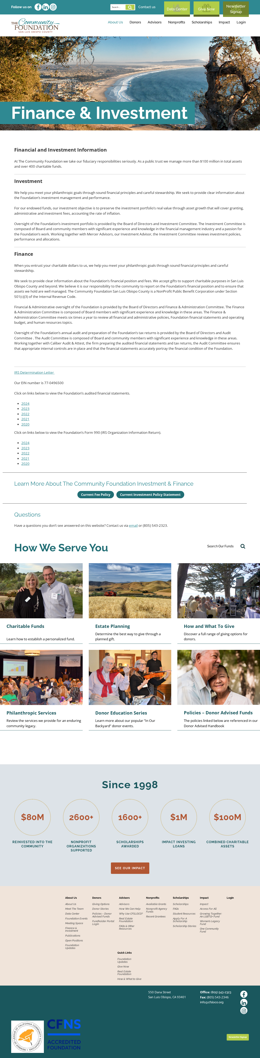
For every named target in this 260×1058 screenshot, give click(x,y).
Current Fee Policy (95, 494)
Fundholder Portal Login (103, 922)
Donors (135, 22)
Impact (224, 22)
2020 (25, 424)
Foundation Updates (72, 946)
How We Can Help (130, 908)
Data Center (177, 9)
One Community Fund (209, 930)
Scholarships (202, 22)
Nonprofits (176, 22)
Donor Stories (100, 908)
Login (241, 22)
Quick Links (124, 952)
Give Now (206, 9)
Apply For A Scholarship (180, 920)
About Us (115, 22)
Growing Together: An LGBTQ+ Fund (211, 915)
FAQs (176, 908)
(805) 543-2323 (221, 992)
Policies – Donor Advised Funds (102, 915)
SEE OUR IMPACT (130, 868)
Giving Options (115, 30)
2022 (25, 414)
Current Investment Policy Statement (150, 494)
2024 (25, 403)
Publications (72, 935)
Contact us (146, 7)
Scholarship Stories (184, 926)
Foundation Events (76, 918)
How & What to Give (129, 979)
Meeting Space (74, 923)
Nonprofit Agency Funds (156, 910)
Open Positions (74, 940)
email (133, 525)
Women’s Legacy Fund (210, 922)
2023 (25, 408)
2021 (25, 419)
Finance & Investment (71, 929)
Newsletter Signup (236, 9)
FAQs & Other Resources (126, 927)
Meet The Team (74, 908)
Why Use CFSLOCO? (131, 913)
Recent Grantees (156, 916)
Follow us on (21, 7)
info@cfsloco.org (211, 1002)
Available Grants (160, 30)
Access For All (208, 908)
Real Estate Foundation (126, 920)
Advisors (154, 22)
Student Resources (184, 913)
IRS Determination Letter (34, 372)
